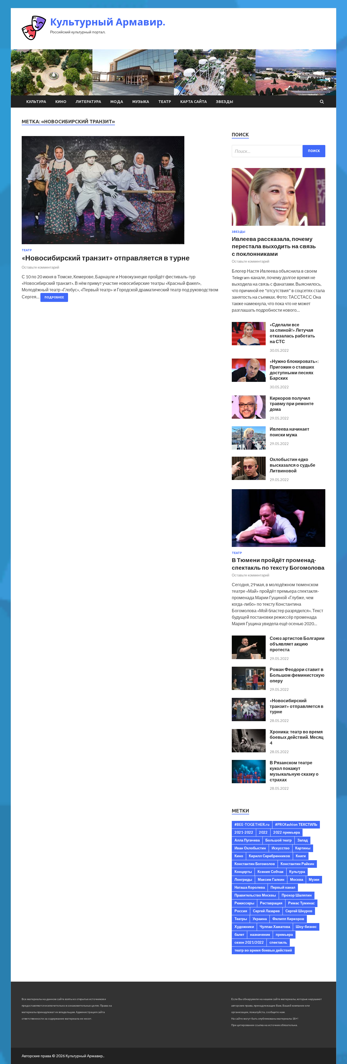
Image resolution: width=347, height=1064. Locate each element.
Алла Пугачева (247, 840)
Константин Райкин (297, 864)
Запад (302, 840)
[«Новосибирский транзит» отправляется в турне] (121, 192)
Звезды (224, 101)
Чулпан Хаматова (275, 926)
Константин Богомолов (254, 864)
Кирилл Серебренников (269, 856)
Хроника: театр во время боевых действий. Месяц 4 (296, 737)
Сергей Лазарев (266, 911)
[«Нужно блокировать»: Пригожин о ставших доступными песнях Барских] (249, 380)
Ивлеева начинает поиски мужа (289, 431)
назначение (260, 934)
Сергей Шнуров (298, 911)
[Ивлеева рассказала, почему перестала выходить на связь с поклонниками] (278, 226)
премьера (284, 934)
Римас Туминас (301, 903)
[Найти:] (278, 151)
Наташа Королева (249, 887)
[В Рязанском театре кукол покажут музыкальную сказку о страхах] (249, 781)
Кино (60, 101)
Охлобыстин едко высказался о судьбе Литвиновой (292, 465)
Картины (302, 848)
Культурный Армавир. (107, 21)
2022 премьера (286, 832)
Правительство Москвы (255, 895)
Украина (260, 919)
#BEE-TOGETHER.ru (251, 824)
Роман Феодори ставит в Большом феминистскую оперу (297, 675)
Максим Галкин (271, 879)
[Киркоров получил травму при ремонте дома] (249, 417)
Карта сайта (193, 101)
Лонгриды (243, 879)
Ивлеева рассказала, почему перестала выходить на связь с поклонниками (274, 246)
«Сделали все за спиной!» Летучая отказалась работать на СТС (292, 333)
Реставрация (271, 903)
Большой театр (278, 840)
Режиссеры (244, 903)
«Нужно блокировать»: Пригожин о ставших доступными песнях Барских (294, 370)
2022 (263, 832)
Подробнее (54, 297)
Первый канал (283, 887)
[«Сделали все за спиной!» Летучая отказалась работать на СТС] (249, 343)
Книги (301, 856)
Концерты (243, 871)
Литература (88, 101)
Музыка (140, 101)
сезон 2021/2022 (249, 942)
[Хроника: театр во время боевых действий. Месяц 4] (249, 750)
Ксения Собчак (271, 871)
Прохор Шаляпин (297, 895)
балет (239, 934)
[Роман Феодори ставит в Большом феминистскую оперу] (249, 688)
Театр (164, 101)
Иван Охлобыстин (250, 848)
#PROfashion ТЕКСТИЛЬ (296, 824)
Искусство (281, 848)
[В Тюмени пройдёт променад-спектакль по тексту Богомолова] (278, 547)
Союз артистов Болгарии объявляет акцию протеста (297, 644)
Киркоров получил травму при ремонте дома (292, 403)
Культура (36, 101)
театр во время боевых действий (263, 950)
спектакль (278, 942)
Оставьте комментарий (40, 267)
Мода (116, 101)
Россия (240, 911)
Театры (240, 919)
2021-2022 (243, 832)
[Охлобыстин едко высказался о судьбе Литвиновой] (249, 478)
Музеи (314, 879)
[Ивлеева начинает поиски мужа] (249, 447)
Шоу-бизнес (306, 926)
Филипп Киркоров (288, 919)
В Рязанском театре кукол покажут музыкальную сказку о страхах (294, 771)
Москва (296, 879)
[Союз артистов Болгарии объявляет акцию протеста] (249, 657)
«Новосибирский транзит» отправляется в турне (105, 257)
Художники (244, 926)
